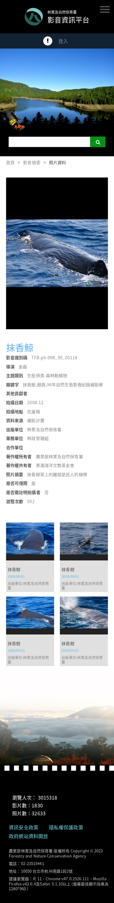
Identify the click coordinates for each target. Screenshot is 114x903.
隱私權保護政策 (66, 827)
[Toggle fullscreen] (101, 184)
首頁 (10, 162)
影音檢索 (31, 162)
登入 (63, 41)
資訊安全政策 (23, 827)
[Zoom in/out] (88, 184)
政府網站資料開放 (28, 836)
